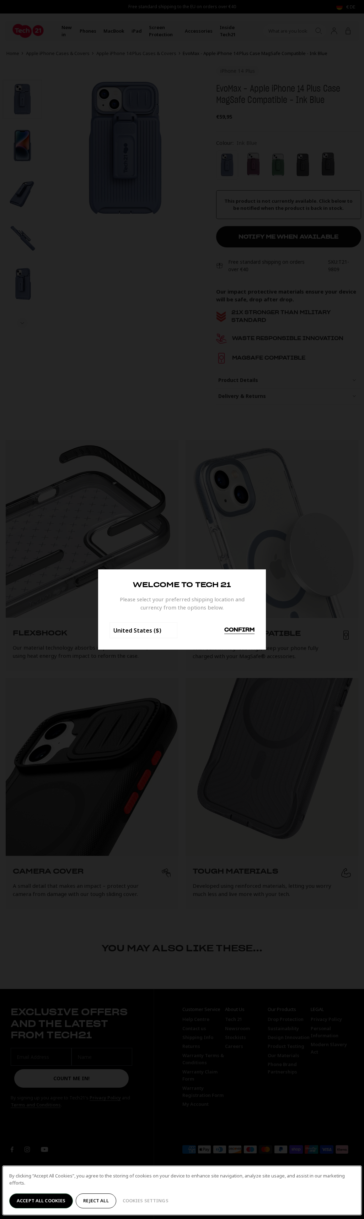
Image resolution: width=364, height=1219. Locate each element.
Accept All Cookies (41, 1200)
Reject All (95, 1200)
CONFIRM (239, 630)
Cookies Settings (145, 1200)
